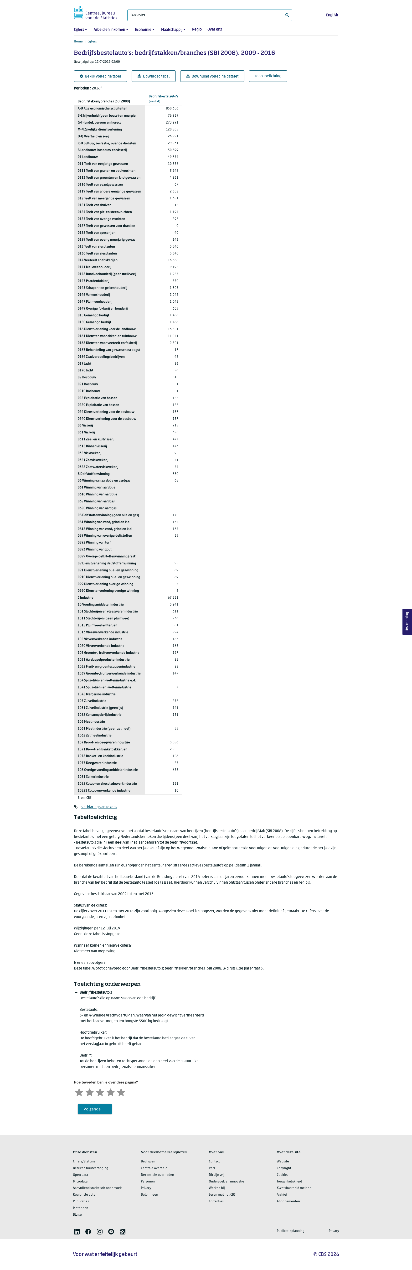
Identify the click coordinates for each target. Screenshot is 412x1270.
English (332, 15)
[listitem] (77, 1231)
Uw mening (407, 621)
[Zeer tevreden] (121, 1092)
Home (78, 41)
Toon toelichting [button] (268, 76)
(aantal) (163, 99)
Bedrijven (148, 1161)
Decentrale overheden (157, 1175)
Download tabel (156, 76)
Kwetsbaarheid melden (294, 1188)
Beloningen (149, 1194)
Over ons (214, 29)
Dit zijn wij (217, 1175)
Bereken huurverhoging (90, 1168)
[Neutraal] (100, 1092)
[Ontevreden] (89, 1092)
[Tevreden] (110, 1092)
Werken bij (217, 1188)
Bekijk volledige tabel (103, 76)
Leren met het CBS (222, 1194)
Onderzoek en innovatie (226, 1181)
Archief (282, 1194)
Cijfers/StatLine (84, 1161)
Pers (212, 1168)
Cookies (282, 1175)
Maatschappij (171, 30)
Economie (143, 30)
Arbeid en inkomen (109, 30)
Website (283, 1161)
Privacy (146, 1188)
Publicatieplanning (290, 1231)
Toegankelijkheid (289, 1181)
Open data (80, 1175)
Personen (148, 1181)
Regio (197, 29)
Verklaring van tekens (99, 807)
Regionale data (84, 1194)
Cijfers (79, 30)
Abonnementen (288, 1201)
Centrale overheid (154, 1168)
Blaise (77, 1214)
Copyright (284, 1168)
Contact (214, 1161)
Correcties (216, 1201)
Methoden (80, 1208)
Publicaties (81, 1201)
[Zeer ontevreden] (79, 1092)
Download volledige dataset (215, 76)
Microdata (80, 1181)
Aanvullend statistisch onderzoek (97, 1188)
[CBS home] (96, 12)
